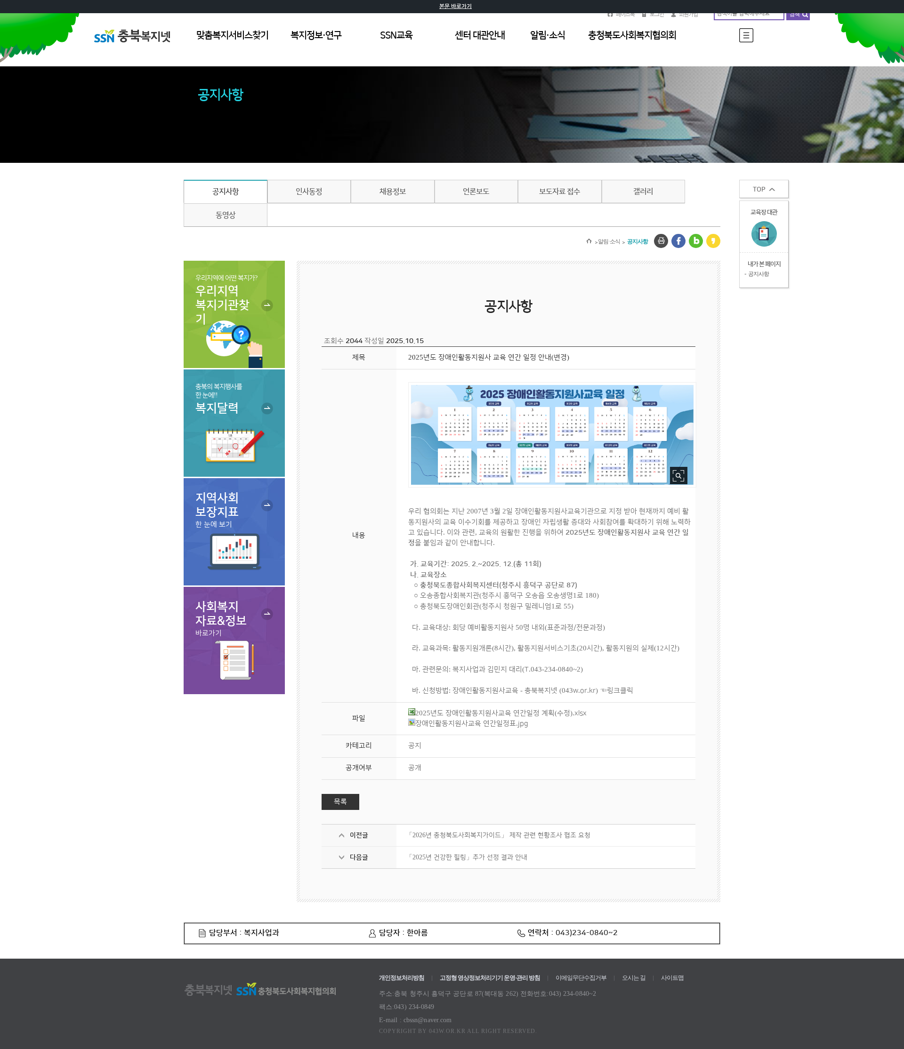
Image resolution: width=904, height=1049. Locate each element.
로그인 (657, 14)
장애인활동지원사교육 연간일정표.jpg (471, 724)
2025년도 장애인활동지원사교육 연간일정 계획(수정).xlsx (501, 713)
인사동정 (309, 191)
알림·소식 (609, 241)
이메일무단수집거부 (581, 977)
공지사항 (225, 191)
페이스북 (625, 14)
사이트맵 (672, 977)
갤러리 (643, 191)
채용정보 (392, 191)
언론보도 (476, 191)
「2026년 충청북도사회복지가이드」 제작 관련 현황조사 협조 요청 (498, 835)
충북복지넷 (136, 47)
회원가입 (688, 14)
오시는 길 (634, 977)
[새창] (661, 241)
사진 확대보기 (679, 475)
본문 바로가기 (455, 6)
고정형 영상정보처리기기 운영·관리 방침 (490, 977)
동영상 (225, 215)
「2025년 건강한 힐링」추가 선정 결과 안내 (466, 857)
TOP (759, 189)
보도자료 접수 (559, 191)
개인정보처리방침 (401, 977)
